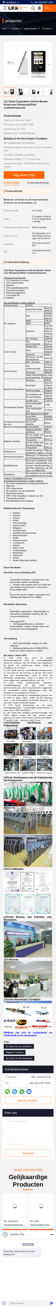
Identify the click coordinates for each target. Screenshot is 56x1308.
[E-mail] (29, 1092)
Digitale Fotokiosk (14, 1052)
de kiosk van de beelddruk (19, 1046)
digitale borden (30, 29)
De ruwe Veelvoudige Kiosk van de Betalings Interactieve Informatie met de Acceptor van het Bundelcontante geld (40, 1223)
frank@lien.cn (12, 2)
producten (15, 29)
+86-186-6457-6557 (43, 2)
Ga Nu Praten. (28, 1100)
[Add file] (4, 1303)
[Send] (51, 1303)
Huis (4, 29)
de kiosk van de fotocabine (19, 1058)
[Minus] (52, 1234)
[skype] (15, 1092)
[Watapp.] (22, 1091)
